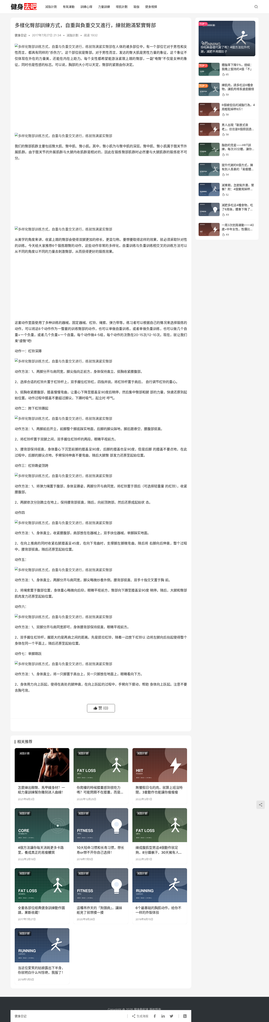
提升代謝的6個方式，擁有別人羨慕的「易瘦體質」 (237, 169)
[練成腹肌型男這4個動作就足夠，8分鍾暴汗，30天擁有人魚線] (159, 825)
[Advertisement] (101, 101)
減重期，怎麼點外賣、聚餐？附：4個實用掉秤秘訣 (238, 189)
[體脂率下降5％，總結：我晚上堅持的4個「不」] (209, 69)
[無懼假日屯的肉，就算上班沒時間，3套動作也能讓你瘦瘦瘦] (159, 765)
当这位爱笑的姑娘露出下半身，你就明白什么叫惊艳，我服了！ (41, 970)
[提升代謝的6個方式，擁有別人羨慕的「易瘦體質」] (209, 169)
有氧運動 (69, 6)
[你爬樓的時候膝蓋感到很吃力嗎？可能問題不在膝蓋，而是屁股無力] (101, 765)
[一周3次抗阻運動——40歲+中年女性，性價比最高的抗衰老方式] (209, 229)
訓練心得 (86, 6)
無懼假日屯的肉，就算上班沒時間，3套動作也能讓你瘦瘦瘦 (159, 789)
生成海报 (142, 1016)
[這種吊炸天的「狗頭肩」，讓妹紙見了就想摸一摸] (101, 885)
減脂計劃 (51, 6)
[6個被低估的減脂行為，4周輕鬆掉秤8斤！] (209, 109)
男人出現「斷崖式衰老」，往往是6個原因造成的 (238, 129)
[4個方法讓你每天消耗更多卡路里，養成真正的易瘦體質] (42, 825)
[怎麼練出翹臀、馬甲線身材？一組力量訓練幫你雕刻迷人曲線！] (42, 765)
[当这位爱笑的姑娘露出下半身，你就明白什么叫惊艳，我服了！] (42, 945)
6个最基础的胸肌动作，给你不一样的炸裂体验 (158, 910)
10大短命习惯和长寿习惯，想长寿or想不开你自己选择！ (100, 849)
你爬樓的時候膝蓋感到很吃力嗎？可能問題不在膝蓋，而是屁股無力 (100, 790)
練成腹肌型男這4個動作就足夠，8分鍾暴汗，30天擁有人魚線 (159, 850)
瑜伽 (136, 6)
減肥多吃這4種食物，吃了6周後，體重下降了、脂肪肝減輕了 (237, 209)
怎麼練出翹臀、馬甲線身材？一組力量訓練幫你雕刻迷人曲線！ (41, 789)
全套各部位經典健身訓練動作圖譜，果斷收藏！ (41, 910)
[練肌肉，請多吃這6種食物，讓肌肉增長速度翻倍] (209, 89)
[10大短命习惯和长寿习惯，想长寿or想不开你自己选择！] (101, 825)
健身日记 (20, 35)
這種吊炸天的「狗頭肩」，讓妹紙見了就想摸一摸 (99, 910)
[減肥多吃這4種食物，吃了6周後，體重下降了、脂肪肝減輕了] (209, 209)
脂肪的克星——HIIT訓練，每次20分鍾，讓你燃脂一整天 (238, 149)
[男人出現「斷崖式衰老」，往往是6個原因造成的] (209, 129)
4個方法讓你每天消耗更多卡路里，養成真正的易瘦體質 (41, 849)
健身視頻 (151, 6)
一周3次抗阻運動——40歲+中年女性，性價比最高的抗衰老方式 (238, 229)
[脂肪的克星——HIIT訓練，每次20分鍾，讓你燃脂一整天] (209, 149)
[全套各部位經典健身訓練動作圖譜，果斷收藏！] (42, 885)
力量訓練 (104, 6)
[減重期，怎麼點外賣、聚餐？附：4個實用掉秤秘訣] (209, 189)
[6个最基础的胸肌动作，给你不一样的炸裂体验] (159, 885)
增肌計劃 (122, 6)
